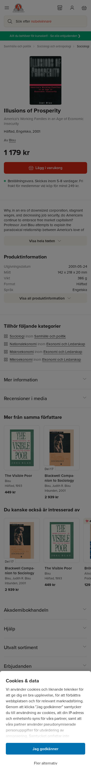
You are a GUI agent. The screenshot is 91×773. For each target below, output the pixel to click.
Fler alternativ (45, 763)
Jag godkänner (45, 749)
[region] (45, 722)
